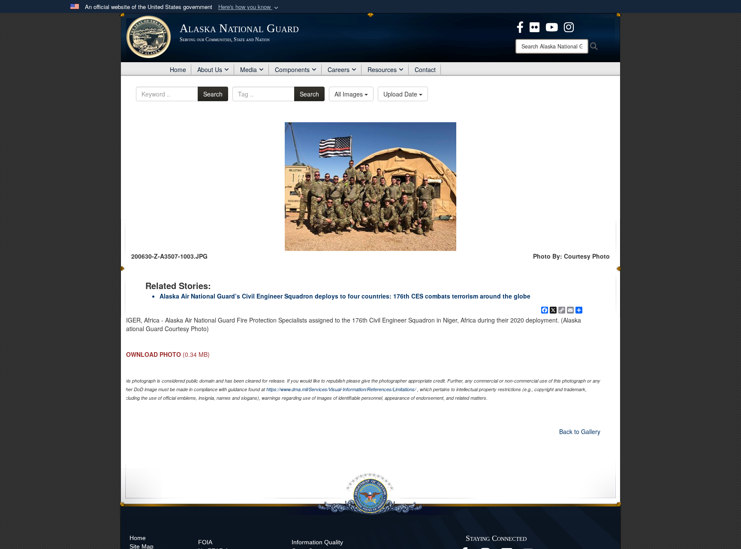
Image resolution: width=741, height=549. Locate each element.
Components (292, 69)
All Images (349, 94)
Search (213, 94)
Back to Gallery (579, 431)
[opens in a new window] (520, 26)
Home (178, 69)
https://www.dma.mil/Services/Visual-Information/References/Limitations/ (341, 389)
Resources (382, 69)
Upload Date (401, 94)
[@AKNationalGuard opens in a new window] (569, 26)
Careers (338, 69)
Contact (425, 69)
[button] (249, 7)
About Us (209, 69)
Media (248, 69)
